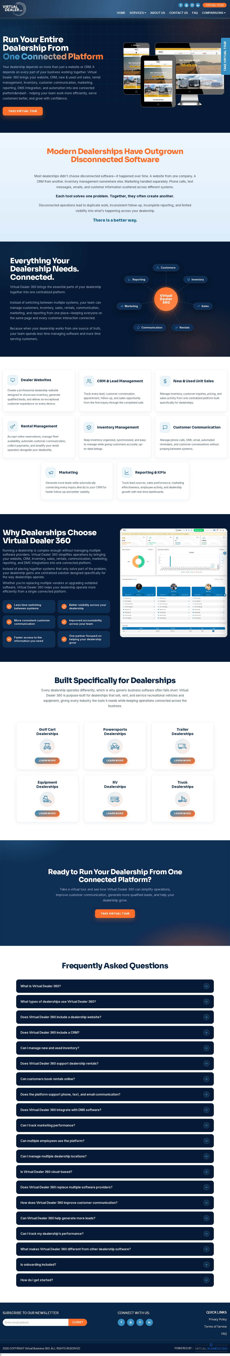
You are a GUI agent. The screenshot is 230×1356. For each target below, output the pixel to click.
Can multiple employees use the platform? (52, 1141)
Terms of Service (215, 1326)
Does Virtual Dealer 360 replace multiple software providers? (66, 1187)
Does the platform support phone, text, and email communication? (70, 1094)
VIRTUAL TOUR (215, 5)
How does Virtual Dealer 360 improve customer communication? (69, 1203)
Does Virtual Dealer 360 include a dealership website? (60, 1017)
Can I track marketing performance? (47, 1125)
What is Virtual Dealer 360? (40, 986)
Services (137, 13)
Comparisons (213, 13)
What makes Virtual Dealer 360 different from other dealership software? (75, 1249)
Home (121, 13)
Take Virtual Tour (22, 111)
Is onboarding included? (38, 1264)
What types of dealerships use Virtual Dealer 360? (58, 1001)
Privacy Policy (218, 1319)
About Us (157, 13)
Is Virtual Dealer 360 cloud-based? (46, 1172)
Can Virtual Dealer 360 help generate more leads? (57, 1218)
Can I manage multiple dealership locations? (53, 1156)
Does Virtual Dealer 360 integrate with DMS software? (60, 1110)
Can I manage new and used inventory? (49, 1048)
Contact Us (178, 13)
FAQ (195, 13)
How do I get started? (36, 1280)
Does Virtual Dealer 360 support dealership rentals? (59, 1063)
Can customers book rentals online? (47, 1079)
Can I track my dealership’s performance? (52, 1233)
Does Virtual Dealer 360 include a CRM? (49, 1032)
